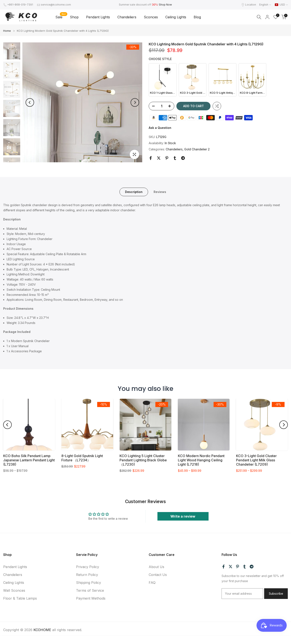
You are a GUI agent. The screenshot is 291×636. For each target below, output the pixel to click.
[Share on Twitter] (159, 158)
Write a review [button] (182, 516)
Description (134, 191)
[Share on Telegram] (183, 158)
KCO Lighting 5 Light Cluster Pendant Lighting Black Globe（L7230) (143, 460)
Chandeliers (126, 17)
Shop (74, 17)
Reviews (160, 191)
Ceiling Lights (175, 17)
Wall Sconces (14, 590)
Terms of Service (90, 590)
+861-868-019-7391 (20, 4)
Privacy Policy (87, 567)
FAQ (152, 582)
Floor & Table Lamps (20, 598)
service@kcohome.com (56, 4)
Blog (197, 17)
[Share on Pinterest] (167, 158)
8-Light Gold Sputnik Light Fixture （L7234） (82, 458)
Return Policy (87, 575)
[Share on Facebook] (151, 158)
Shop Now (165, 4)
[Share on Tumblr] (175, 158)
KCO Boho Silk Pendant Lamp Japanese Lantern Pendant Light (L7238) (29, 460)
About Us (156, 567)
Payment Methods (90, 598)
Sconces (151, 17)
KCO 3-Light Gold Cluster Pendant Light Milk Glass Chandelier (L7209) (256, 460)
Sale (60, 16)
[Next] (135, 102)
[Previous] (30, 102)
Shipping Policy (88, 582)
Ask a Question (160, 128)
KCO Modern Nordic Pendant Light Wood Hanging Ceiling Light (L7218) (201, 460)
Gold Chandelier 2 (197, 149)
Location (250, 4)
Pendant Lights (98, 17)
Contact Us (158, 575)
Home (7, 30)
